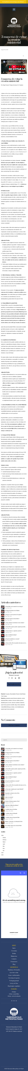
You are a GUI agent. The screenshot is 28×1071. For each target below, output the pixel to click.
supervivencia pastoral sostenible (7, 704)
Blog (14, 964)
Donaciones (14, 961)
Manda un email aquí (17, 1031)
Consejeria (7, 694)
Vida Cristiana (4, 696)
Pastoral (17, 694)
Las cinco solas (14, 972)
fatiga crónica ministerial (20, 704)
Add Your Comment (14, 725)
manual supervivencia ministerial (7, 709)
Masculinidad (13, 694)
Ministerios (14, 956)
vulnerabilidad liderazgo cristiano (7, 707)
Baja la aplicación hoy (14, 684)
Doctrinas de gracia (14, 978)
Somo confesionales (14, 975)
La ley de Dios (14, 983)
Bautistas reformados (14, 970)
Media (14, 953)
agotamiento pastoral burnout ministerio (13, 698)
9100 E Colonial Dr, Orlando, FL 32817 (14, 1029)
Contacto (14, 959)
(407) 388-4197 (9, 1031)
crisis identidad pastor (19, 707)
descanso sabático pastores (18, 700)
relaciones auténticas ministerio (18, 702)
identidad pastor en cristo (6, 702)
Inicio (14, 948)
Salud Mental (22, 694)
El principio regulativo (14, 986)
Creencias (14, 951)
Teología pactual (14, 980)
